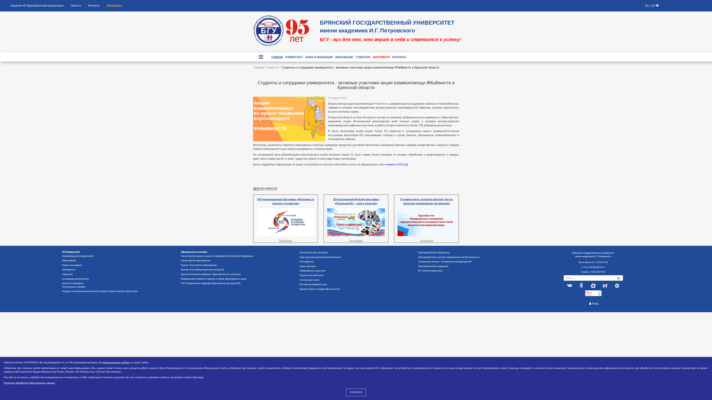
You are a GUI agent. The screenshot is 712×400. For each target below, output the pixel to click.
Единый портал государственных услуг (319, 289)
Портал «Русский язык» (311, 275)
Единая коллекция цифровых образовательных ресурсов (211, 274)
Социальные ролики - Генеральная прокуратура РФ (444, 261)
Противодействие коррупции (433, 266)
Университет (294, 57)
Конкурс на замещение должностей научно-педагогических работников (100, 291)
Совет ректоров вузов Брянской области (320, 257)
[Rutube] (605, 285)
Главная (277, 57)
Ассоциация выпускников (75, 278)
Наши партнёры (307, 266)
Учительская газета (309, 280)
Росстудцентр (306, 261)
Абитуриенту (381, 57)
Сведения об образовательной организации (36, 5)
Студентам (362, 57)
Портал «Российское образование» (199, 265)
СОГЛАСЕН (356, 392)
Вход (595, 303)
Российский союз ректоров (313, 252)
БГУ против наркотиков (430, 270)
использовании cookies (115, 362)
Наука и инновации (319, 57)
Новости (76, 5)
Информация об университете (78, 256)
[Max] (593, 285)
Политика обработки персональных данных (29, 382)
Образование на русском (312, 270)
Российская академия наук (313, 284)
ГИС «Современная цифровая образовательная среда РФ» (211, 283)
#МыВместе (381, 103)
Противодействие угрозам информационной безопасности (449, 257)
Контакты (93, 5)
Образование (344, 57)
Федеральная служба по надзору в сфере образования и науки (213, 278)
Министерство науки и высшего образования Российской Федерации (217, 256)
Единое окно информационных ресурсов (202, 269)
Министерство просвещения (195, 260)
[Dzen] (617, 285)
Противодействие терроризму (434, 252)
